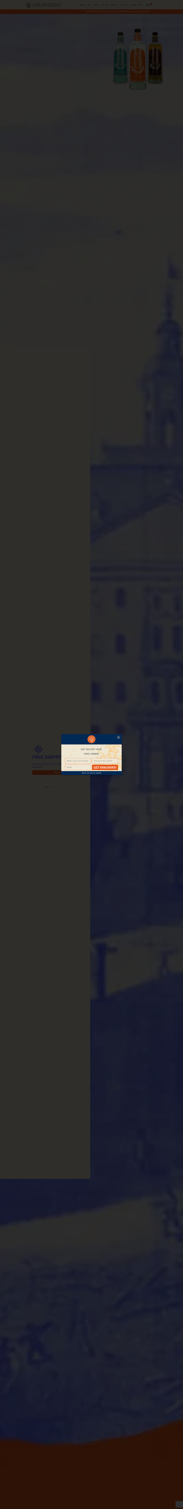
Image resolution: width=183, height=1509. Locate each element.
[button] (118, 737)
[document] (91, 754)
